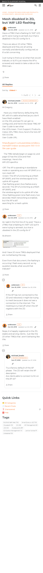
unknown (12, 28)
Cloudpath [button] (8, 425)
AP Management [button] (30, 425)
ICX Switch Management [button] (12, 430)
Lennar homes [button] (31, 430)
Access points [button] (17, 428)
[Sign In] (40, 5)
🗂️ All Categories (9, 403)
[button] (15, 243)
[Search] (35, 5)
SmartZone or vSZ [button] (29, 422)
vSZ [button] (6, 428)
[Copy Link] (35, 30)
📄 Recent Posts (9, 406)
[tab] (7, 84)
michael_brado (14, 101)
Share (5, 77)
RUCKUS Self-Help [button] (10, 422)
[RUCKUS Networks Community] (10, 5)
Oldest (12, 90)
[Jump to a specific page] (39, 95)
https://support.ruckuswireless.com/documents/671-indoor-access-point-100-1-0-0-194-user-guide (21, 146)
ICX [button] (18, 425)
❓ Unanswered (21, 409)
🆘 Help (5, 413)
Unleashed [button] (8, 433)
